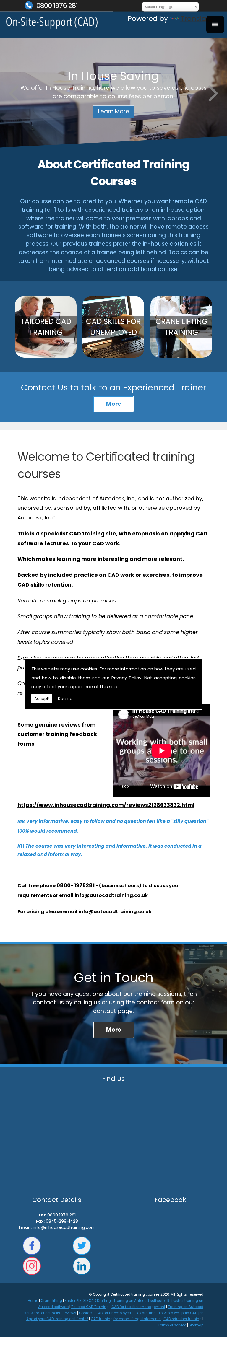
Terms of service (172, 1325)
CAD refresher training (182, 1319)
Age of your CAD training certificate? (57, 1319)
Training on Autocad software (139, 1300)
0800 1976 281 (56, 5)
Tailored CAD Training (90, 1307)
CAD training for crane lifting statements (126, 1319)
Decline (65, 698)
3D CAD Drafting (97, 1300)
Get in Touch (113, 977)
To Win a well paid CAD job (180, 1313)
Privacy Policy (126, 678)
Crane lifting (51, 1300)
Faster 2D (73, 1300)
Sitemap (196, 1325)
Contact (86, 1313)
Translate (197, 18)
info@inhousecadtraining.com (64, 1227)
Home (33, 1300)
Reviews (69, 1313)
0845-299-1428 (62, 1221)
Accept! (41, 698)
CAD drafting (145, 1313)
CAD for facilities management (138, 1307)
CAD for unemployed (113, 1313)
